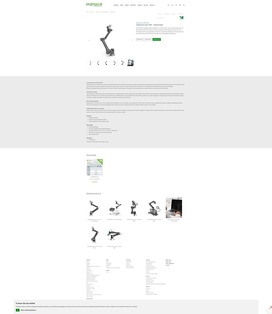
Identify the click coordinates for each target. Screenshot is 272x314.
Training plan (149, 264)
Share (174, 13)
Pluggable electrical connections (93, 266)
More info (181, 13)
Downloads (108, 264)
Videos (107, 266)
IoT (87, 282)
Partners (148, 272)
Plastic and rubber (130, 267)
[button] (88, 40)
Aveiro (147, 289)
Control (88, 267)
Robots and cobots (104, 11)
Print (161, 13)
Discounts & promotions (151, 267)
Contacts (168, 265)
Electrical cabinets (90, 287)
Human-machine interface (92, 281)
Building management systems (93, 275)
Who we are (148, 288)
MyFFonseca (168, 260)
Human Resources (150, 292)
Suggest (167, 13)
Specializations (149, 263)
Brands (127, 5)
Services (146, 5)
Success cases (89, 298)
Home (87, 11)
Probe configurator (170, 263)
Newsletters (109, 263)
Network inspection (90, 279)
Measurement (89, 284)
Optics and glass (129, 266)
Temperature (89, 293)
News (121, 5)
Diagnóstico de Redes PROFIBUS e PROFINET (156, 284)
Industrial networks (90, 288)
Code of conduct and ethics (152, 294)
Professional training (150, 261)
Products (116, 5)
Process (88, 285)
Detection (88, 269)
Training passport (150, 269)
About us (152, 5)
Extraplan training (150, 266)
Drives (87, 261)
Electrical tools (89, 273)
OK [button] (17, 310)
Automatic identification (91, 276)
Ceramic (127, 263)
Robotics (97, 11)
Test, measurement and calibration (93, 294)
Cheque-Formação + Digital (152, 273)
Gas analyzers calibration (151, 278)
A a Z (107, 272)
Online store (168, 261)
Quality (147, 291)
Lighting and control (90, 278)
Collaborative (112, 11)
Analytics (88, 263)
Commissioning (149, 279)
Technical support (150, 281)
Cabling (88, 264)
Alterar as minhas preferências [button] (28, 310)
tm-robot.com (161, 17)
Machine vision (89, 296)
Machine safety (89, 291)
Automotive (128, 261)
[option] (110, 40)
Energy (88, 272)
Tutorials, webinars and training (113, 267)
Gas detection (89, 270)
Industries (133, 5)
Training (139, 5)
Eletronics (128, 264)
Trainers (148, 270)
